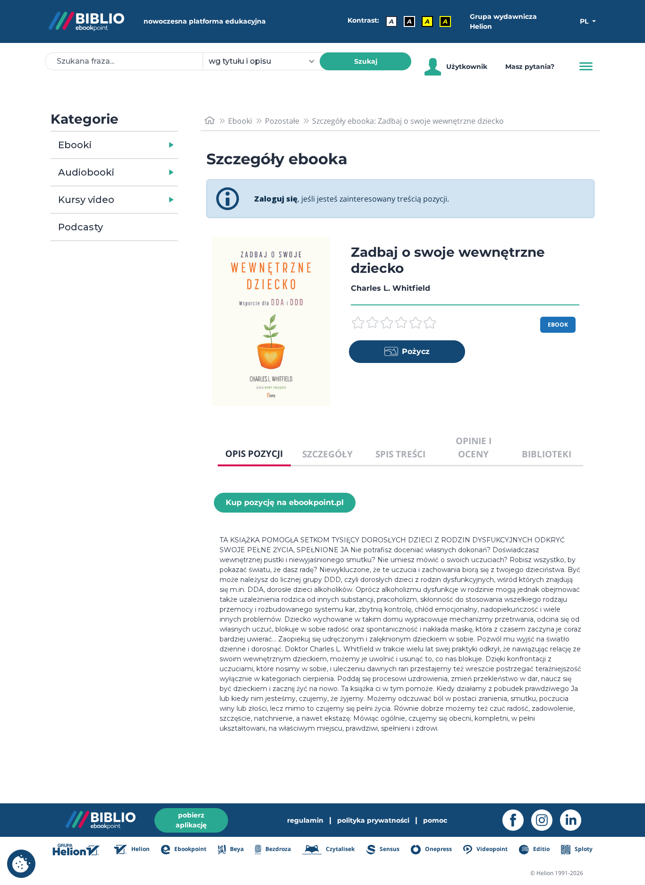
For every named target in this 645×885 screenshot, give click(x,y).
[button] (138, 145)
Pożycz (416, 351)
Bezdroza (277, 849)
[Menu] (586, 66)
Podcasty (80, 227)
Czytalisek (339, 849)
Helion (140, 849)
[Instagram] (545, 820)
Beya (236, 849)
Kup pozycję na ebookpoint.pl (285, 502)
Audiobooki (86, 172)
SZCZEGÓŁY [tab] (327, 453)
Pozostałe (282, 121)
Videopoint (491, 849)
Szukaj (365, 61)
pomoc (435, 820)
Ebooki (75, 145)
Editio (540, 849)
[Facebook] (516, 820)
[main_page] (209, 120)
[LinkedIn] (574, 820)
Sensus (388, 849)
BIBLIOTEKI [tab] (546, 453)
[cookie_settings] (21, 864)
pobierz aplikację (191, 820)
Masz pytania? (529, 66)
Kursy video (86, 199)
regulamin (305, 820)
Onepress (438, 849)
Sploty (583, 849)
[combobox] (267, 61)
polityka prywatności (373, 820)
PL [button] (585, 21)
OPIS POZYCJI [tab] (254, 453)
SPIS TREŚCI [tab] (400, 453)
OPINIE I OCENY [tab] (474, 447)
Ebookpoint (189, 849)
